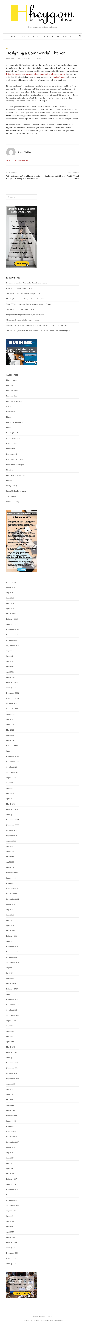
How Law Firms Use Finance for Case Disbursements (27, 283)
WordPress (35, 1320)
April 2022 (10, 862)
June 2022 (10, 851)
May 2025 (10, 667)
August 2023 (11, 777)
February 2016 (11, 1242)
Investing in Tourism (14, 459)
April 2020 (10, 978)
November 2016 (12, 1195)
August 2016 (11, 1211)
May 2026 (10, 603)
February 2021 (11, 936)
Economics (10, 412)
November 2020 (12, 952)
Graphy (48, 1320)
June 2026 (10, 598)
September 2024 (12, 709)
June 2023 (10, 788)
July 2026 (9, 593)
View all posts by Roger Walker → (19, 160)
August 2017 (10, 1147)
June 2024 (10, 725)
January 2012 (11, 1263)
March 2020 (11, 984)
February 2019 (11, 1052)
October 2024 (11, 703)
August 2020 (11, 968)
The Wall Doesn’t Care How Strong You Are (23, 293)
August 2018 (11, 1084)
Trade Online (11, 496)
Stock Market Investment (16, 491)
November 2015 (12, 1258)
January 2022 (11, 878)
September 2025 (12, 645)
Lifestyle (10, 49)
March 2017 (10, 1174)
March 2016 (10, 1237)
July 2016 (9, 1216)
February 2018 (11, 1116)
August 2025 (11, 651)
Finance (9, 417)
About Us (24, 36)
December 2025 (12, 630)
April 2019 (10, 1042)
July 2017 (9, 1153)
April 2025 (10, 672)
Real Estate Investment (15, 475)
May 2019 (9, 1036)
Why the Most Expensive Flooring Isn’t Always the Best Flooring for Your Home (37, 325)
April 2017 (10, 1168)
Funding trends (12, 433)
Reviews (9, 480)
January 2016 (11, 1248)
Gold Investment (13, 438)
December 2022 (12, 820)
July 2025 (9, 656)
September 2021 (12, 899)
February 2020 (12, 989)
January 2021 (11, 941)
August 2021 (11, 904)
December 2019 (12, 999)
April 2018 (10, 1105)
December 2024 (12, 693)
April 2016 (10, 1232)
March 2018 (10, 1110)
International (11, 454)
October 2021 (11, 894)
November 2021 (12, 888)
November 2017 (12, 1131)
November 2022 (12, 825)
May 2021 (9, 920)
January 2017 (11, 1184)
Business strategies (14, 401)
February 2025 (12, 682)
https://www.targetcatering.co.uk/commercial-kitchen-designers (35, 74)
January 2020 (11, 994)
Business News (12, 391)
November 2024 (12, 698)
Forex (8, 427)
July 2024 (9, 719)
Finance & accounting (14, 422)
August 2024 (11, 714)
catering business (59, 77)
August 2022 (11, 841)
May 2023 (10, 793)
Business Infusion (45, 1317)
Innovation (10, 449)
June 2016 (10, 1221)
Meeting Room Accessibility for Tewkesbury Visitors (26, 299)
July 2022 (9, 846)
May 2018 (9, 1100)
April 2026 (10, 608)
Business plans (12, 396)
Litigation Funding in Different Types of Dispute (25, 315)
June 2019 (10, 1031)
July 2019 (9, 1026)
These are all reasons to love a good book (22, 320)
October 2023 (11, 767)
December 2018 (12, 1063)
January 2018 (11, 1121)
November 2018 (12, 1068)
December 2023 (12, 756)
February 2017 (11, 1179)
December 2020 (12, 946)
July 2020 (9, 973)
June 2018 (10, 1094)
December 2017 (12, 1126)
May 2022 (10, 857)
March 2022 (11, 867)
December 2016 (12, 1189)
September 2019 (12, 1015)
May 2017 (9, 1163)
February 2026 (12, 619)
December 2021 (12, 883)
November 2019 (12, 1005)
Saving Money (11, 486)
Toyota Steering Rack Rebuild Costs (20, 309)
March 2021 (10, 931)
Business (9, 385)
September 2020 (12, 962)
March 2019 (10, 1047)
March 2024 (11, 740)
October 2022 (11, 830)
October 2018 (11, 1073)
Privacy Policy (64, 36)
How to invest (11, 443)
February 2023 (12, 809)
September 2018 (12, 1079)
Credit (8, 406)
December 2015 (12, 1253)
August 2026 (11, 587)
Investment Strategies (15, 465)
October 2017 (11, 1137)
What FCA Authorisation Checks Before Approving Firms (28, 304)
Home (14, 36)
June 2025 (10, 661)
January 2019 (11, 1057)
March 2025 (10, 677)
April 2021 (10, 925)
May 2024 (10, 730)
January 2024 (11, 751)
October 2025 (11, 640)
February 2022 (12, 873)
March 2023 (11, 804)
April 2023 (10, 799)
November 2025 (12, 635)
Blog (35, 36)
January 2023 (11, 814)
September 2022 (12, 836)
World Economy (12, 501)
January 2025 (11, 688)
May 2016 (9, 1227)
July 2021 (9, 910)
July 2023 (9, 783)
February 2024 (12, 746)
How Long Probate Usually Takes (19, 288)
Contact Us (47, 36)
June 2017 (9, 1158)
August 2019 (11, 1020)
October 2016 (11, 1200)
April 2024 (10, 735)
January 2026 (11, 624)
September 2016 (12, 1205)
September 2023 (12, 772)
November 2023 (12, 762)
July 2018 (9, 1089)
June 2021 (10, 915)
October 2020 (11, 957)
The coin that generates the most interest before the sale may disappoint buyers (38, 330)
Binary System (11, 380)
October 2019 (11, 1010)
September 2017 (12, 1142)
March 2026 (11, 614)
